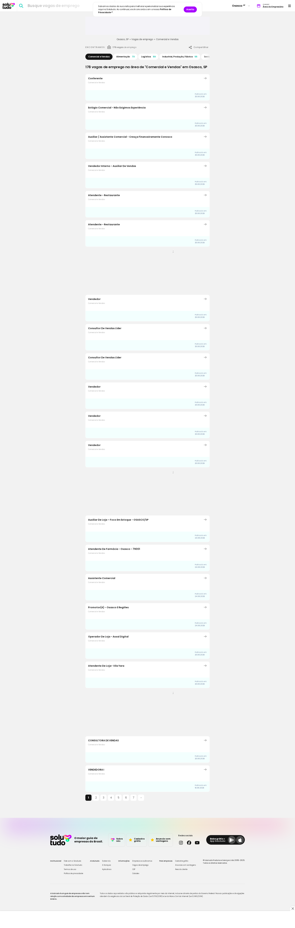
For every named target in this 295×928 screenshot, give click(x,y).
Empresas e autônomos (142, 861)
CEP (133, 869)
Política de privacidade (73, 873)
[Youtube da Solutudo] (197, 843)
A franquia (106, 865)
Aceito (190, 9)
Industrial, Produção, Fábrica (179, 56)
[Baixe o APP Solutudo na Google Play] (232, 840)
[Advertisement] (147, 27)
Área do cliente (181, 869)
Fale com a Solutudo (72, 861)
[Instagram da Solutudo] (181, 843)
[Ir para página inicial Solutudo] (9, 6)
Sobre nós (106, 861)
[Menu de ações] (289, 6)
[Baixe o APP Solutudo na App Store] (240, 840)
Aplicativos (106, 869)
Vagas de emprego (142, 39)
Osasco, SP (123, 39)
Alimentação (125, 56)
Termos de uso (70, 869)
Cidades (135, 873)
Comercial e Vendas (167, 39)
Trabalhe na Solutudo (73, 865)
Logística (148, 56)
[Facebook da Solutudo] (189, 843)
